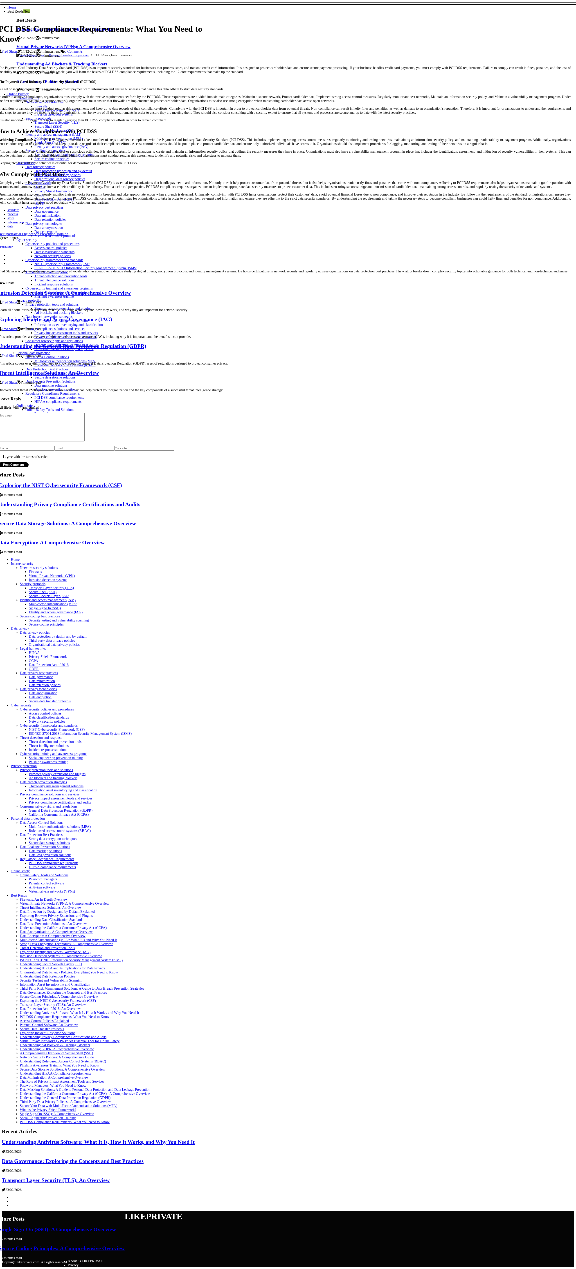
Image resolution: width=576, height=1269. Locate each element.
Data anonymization (43, 693)
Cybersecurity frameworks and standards (49, 725)
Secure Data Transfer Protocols (42, 1029)
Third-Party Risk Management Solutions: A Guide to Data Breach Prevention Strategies (82, 988)
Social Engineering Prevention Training (48, 1118)
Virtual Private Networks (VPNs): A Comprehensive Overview (64, 903)
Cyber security (21, 705)
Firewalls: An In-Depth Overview (44, 899)
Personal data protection (31, 55)
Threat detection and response (41, 737)
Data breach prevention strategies (43, 782)
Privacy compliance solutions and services (49, 794)
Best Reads (19, 895)
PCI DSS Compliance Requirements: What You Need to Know (65, 1017)
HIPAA (34, 653)
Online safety (20, 871)
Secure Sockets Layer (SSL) (49, 596)
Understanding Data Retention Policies (47, 976)
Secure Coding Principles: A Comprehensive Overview (59, 996)
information (15, 222)
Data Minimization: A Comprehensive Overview (54, 1077)
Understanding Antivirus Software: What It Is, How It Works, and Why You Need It (79, 1013)
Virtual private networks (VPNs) (52, 891)
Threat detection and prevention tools (55, 742)
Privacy (73, 1265)
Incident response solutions (48, 750)
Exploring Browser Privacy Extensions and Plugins (56, 915)
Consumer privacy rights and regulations (48, 806)
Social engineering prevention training (56, 758)
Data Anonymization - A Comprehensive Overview (56, 932)
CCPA (33, 661)
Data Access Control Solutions (41, 822)
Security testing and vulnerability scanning (59, 620)
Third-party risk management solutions (56, 786)
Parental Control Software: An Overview (49, 1025)
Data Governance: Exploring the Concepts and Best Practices (63, 992)
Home (11, 7)
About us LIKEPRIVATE (86, 1261)
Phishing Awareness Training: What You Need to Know (59, 1065)
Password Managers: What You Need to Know (53, 1085)
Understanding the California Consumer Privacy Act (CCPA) (63, 928)
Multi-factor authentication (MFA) (53, 604)
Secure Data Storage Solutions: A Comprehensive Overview (62, 1069)
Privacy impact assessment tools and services (60, 798)
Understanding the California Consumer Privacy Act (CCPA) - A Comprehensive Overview (85, 1093)
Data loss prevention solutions (50, 855)
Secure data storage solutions (49, 843)
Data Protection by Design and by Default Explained (57, 911)
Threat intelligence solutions (49, 746)
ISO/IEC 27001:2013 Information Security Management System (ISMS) (80, 733)
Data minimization (42, 681)
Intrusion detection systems (48, 580)
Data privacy (20, 628)
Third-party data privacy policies (52, 640)
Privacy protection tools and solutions (46, 770)
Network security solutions (39, 568)
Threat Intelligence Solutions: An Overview (51, 907)
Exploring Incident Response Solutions (47, 1033)
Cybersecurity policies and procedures (47, 709)
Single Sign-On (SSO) (45, 608)
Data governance (41, 677)
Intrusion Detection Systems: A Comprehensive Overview (61, 956)
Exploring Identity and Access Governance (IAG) (55, 952)
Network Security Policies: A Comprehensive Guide (57, 1057)
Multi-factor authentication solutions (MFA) (60, 826)
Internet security (22, 563)
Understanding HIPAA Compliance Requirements (55, 1073)
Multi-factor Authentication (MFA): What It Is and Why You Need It (68, 940)
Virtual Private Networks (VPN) (52, 576)
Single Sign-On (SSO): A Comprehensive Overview (57, 1114)
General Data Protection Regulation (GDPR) (60, 810)
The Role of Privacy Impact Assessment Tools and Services (62, 1081)
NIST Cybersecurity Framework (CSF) (57, 729)
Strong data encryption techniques (53, 839)
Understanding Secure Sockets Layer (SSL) (51, 964)
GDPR (34, 669)
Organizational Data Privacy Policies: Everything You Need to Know (69, 972)
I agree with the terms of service (25, 457)
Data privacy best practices (39, 673)
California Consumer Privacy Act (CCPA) (59, 814)
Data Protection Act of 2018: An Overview (50, 1009)
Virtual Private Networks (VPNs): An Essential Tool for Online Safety (69, 1041)
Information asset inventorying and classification (63, 790)
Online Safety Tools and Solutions (44, 875)
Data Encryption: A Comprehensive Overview (53, 936)
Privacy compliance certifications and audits (60, 802)
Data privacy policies (35, 632)
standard (13, 210)
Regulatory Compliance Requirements (69, 55)
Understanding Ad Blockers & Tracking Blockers (55, 1045)
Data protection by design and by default (57, 636)
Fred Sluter (9, 51)
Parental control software (46, 883)
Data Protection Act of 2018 (49, 665)
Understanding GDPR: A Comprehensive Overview (57, 1049)
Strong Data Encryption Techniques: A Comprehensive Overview (66, 944)
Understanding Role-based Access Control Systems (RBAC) (63, 1061)
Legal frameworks (33, 648)
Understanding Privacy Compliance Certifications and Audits (63, 1037)
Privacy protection (24, 766)
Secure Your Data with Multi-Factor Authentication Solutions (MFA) (68, 1106)
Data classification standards (49, 717)
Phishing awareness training (48, 762)
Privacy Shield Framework (48, 657)
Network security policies (47, 721)
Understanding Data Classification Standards (51, 920)
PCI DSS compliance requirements (53, 863)
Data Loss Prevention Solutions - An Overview (53, 924)
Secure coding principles (46, 624)
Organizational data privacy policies (54, 644)
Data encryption (40, 697)
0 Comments (74, 51)
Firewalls (35, 572)
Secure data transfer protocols (50, 701)
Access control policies (45, 713)
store (10, 218)
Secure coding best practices (40, 616)
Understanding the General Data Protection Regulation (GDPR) (65, 1098)
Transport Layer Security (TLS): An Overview (53, 1004)
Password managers (43, 879)
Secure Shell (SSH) (42, 592)
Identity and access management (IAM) (48, 600)
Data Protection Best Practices (41, 835)
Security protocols (32, 584)
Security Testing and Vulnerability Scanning (51, 980)
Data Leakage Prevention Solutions (45, 847)
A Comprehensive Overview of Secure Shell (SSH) (56, 1053)
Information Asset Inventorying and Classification (55, 984)
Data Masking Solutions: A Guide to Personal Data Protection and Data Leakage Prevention (85, 1089)
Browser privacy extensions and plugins (57, 774)
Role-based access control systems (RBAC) (60, 831)
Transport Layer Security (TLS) (51, 588)
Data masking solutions (45, 851)
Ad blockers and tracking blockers (53, 778)
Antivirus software (42, 887)
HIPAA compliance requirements (52, 867)
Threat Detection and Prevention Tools (47, 948)
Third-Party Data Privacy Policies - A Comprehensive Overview (65, 1102)
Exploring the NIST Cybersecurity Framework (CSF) (58, 1000)
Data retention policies (45, 685)
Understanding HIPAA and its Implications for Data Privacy (62, 968)
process (12, 214)
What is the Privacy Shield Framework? (48, 1110)
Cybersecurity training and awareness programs (53, 754)
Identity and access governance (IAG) (56, 612)
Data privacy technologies (38, 689)
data (10, 226)
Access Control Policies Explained (44, 1021)
